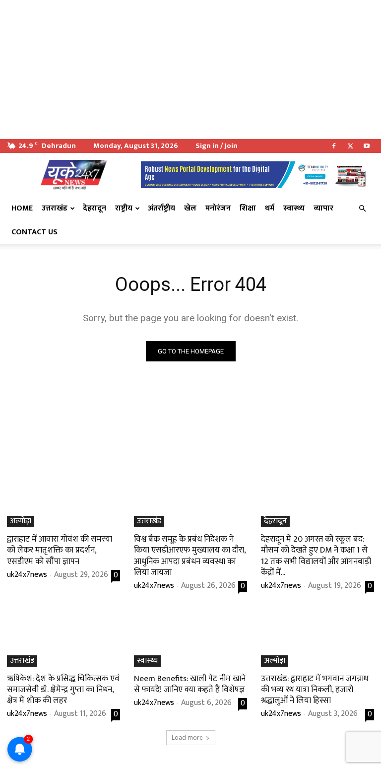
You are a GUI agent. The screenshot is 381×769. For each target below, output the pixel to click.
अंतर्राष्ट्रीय (161, 208)
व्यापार (323, 208)
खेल (190, 208)
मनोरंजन (218, 208)
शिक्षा (248, 208)
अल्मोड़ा (20, 521)
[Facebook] (333, 146)
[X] (350, 146)
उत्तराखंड (54, 208)
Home (22, 208)
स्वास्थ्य (294, 208)
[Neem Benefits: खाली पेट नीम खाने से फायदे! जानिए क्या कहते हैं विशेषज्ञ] (190, 638)
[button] (362, 208)
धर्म (269, 208)
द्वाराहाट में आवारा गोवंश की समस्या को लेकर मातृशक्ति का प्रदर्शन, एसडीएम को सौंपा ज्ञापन (59, 550)
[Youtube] (366, 146)
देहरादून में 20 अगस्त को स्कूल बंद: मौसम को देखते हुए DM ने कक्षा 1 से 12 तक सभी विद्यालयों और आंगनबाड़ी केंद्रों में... (316, 555)
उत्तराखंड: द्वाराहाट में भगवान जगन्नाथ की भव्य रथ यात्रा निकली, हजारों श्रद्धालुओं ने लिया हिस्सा (314, 689)
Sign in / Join (216, 146)
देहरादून (94, 208)
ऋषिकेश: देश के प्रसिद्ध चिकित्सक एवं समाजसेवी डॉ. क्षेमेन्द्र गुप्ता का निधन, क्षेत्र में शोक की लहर (63, 689)
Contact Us (34, 232)
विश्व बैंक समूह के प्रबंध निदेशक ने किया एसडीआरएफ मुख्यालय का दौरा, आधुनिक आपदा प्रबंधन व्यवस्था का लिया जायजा (190, 555)
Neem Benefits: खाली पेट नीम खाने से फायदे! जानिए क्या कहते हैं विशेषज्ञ (190, 684)
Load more (187, 737)
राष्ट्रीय (123, 208)
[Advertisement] (190, 69)
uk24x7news (27, 574)
